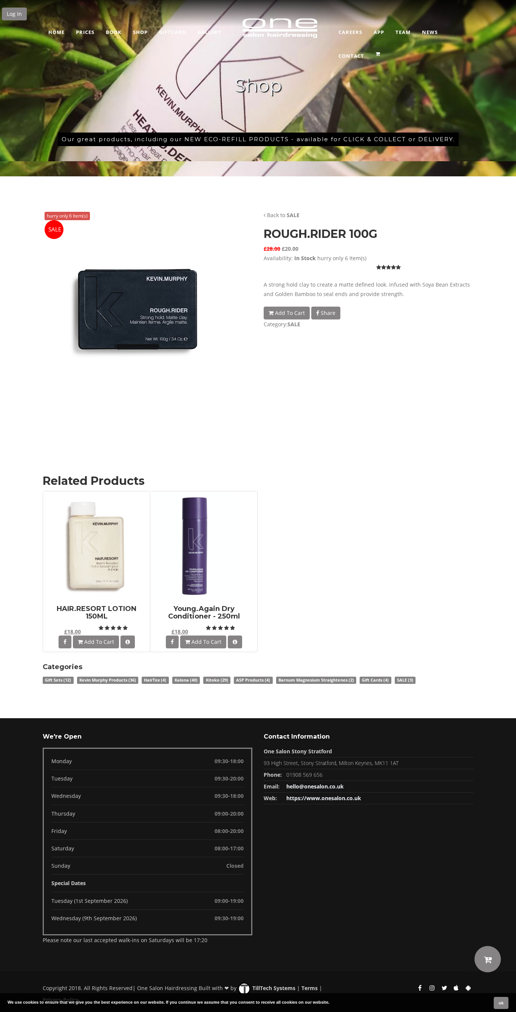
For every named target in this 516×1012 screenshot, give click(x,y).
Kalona (186, 680)
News (430, 32)
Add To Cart (289, 312)
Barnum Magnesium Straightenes (316, 680)
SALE (293, 215)
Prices (85, 32)
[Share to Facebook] (65, 642)
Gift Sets (58, 680)
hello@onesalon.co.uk (315, 786)
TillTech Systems (273, 988)
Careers (350, 32)
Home (56, 32)
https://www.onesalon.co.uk (323, 798)
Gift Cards (375, 680)
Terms (309, 988)
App (379, 32)
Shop (140, 32)
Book (114, 32)
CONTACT (351, 55)
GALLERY (209, 32)
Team (403, 32)
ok (501, 1003)
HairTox (155, 680)
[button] (379, 51)
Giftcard (172, 32)
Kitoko (217, 680)
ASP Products (253, 680)
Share (327, 312)
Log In (14, 13)
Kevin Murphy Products (107, 680)
